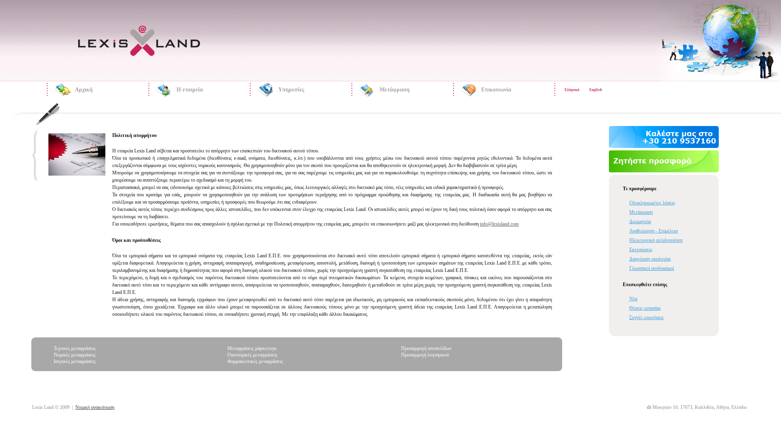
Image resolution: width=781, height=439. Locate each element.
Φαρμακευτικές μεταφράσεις (255, 361)
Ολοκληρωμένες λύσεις (652, 203)
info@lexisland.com (499, 224)
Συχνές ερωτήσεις (646, 317)
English (595, 90)
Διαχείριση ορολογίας (650, 259)
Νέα (633, 299)
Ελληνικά (572, 90)
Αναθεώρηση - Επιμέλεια (653, 231)
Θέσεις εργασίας (645, 308)
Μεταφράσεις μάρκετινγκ (252, 348)
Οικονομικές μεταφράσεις (252, 355)
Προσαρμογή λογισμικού (425, 355)
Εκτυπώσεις (640, 249)
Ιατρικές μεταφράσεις (75, 361)
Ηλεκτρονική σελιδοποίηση (656, 240)
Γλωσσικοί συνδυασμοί (651, 268)
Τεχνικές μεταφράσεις (75, 348)
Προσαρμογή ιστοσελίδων (426, 348)
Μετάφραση (641, 212)
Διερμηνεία (640, 221)
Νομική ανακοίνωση (94, 407)
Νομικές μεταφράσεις (75, 355)
